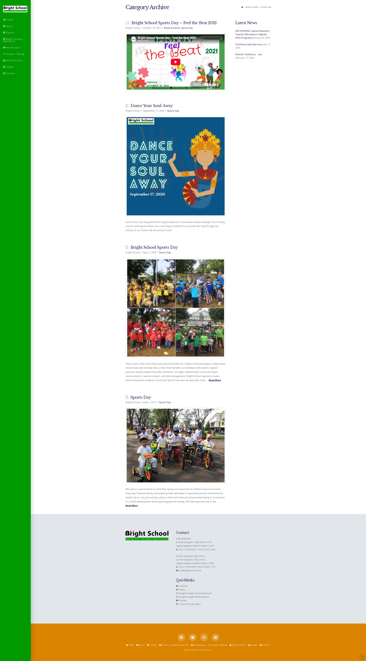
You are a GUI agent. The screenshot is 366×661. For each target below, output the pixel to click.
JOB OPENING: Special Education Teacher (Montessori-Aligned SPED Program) (252, 34)
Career (253, 645)
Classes (153, 645)
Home (131, 645)
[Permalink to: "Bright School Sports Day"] (176, 308)
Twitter (181, 589)
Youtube (182, 600)
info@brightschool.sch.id (190, 570)
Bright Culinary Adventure (175, 645)
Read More (215, 380)
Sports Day (187, 27)
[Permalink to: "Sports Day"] (176, 445)
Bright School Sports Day (154, 247)
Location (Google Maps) (189, 604)
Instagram (183, 593)
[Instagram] (204, 637)
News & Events (172, 27)
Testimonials (199, 645)
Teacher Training (218, 645)
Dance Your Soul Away (151, 105)
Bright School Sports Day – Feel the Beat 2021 (174, 22)
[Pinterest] (215, 637)
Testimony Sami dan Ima (248, 44)
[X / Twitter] (193, 637)
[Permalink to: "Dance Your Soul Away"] (176, 166)
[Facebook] (181, 637)
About (141, 645)
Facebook (182, 586)
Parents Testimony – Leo (248, 54)
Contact (266, 645)
